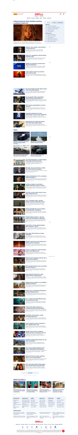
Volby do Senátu (42, 400)
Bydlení (14, 388)
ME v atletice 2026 (60, 405)
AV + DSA (49, 424)
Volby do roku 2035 (43, 406)
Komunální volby (42, 401)
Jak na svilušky (33, 406)
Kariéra (53, 424)
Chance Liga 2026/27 (60, 404)
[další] (35, 375)
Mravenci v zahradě (34, 402)
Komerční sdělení (51, 256)
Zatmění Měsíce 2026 (26, 401)
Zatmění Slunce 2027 (25, 400)
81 (31, 164)
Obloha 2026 (25, 398)
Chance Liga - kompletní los (50, 400)
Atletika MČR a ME (51, 402)
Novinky (33, 18)
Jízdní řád (49, 18)
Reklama (26, 424)
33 (29, 68)
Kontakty (22, 424)
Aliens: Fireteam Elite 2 (52, 34)
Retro (41, 18)
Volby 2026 (42, 398)
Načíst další (30, 372)
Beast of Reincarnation (52, 41)
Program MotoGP (51, 405)
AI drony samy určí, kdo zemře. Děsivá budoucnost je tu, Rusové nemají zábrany (19, 413)
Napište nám (18, 424)
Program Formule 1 (51, 403)
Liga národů (50, 406)
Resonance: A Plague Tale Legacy (54, 27)
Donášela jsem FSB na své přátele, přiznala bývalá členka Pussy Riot (19, 417)
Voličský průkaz (42, 404)
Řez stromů (33, 400)
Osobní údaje (33, 424)
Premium (15, 14)
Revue (27, 388)
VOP (29, 424)
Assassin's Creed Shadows (16, 403)
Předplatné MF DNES (58, 424)
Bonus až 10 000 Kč (60, 402)
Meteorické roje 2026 (26, 402)
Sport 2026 (50, 398)
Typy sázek (59, 401)
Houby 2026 (33, 404)
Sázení (58, 398)
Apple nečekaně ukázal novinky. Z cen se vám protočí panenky (45, 413)
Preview (44, 18)
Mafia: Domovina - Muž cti (52, 38)
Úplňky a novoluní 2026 (25, 407)
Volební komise (42, 402)
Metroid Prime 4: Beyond (16, 407)
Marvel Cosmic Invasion (16, 400)
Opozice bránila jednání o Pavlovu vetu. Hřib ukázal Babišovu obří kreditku (32, 417)
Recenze (29, 18)
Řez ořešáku (33, 401)
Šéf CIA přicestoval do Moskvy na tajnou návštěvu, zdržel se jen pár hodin (58, 417)
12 (31, 303)
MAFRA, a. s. (23, 430)
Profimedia (32, 430)
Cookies (45, 424)
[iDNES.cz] (39, 14)
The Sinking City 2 (51, 37)
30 (31, 213)
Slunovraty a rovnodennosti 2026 (25, 405)
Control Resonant (51, 31)
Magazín (37, 18)
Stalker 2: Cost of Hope (52, 35)
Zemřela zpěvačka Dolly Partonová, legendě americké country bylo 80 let (31, 413)
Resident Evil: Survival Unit (17, 405)
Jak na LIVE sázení (60, 400)
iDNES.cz (39, 422)
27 (31, 352)
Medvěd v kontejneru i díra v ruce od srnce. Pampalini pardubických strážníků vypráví (58, 413)
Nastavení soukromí (39, 424)
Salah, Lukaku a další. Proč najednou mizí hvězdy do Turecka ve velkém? (45, 417)
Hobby (32, 398)
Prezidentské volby (43, 405)
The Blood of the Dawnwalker (53, 28)
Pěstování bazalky (34, 405)
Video (15, 130)
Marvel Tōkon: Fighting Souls (53, 39)
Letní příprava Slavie (60, 406)
